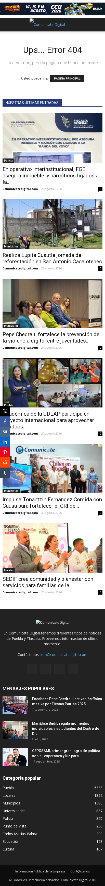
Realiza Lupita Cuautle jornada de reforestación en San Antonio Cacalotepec (52, 258)
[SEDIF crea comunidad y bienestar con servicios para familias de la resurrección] (52, 548)
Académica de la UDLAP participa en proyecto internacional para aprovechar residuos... (48, 420)
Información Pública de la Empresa (40, 871)
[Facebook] (32, 669)
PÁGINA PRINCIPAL (67, 78)
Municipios (11, 246)
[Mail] (46, 669)
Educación (11, 841)
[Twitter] (59, 669)
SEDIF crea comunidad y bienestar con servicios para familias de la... (48, 582)
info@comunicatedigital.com (64, 654)
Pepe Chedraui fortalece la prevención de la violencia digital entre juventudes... (51, 337)
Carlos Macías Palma (20, 833)
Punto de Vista (15, 826)
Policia (8, 160)
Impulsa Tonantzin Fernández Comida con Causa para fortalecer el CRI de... (52, 502)
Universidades (14, 810)
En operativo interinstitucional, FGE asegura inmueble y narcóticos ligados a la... (51, 175)
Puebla (8, 405)
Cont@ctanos (80, 871)
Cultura (8, 849)
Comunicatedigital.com (20, 189)
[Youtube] (73, 669)
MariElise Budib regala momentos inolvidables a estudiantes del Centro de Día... (65, 728)
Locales (9, 570)
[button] (98, 24)
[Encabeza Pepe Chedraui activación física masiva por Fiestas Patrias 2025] (15, 705)
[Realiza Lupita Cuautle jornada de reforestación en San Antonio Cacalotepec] (52, 224)
